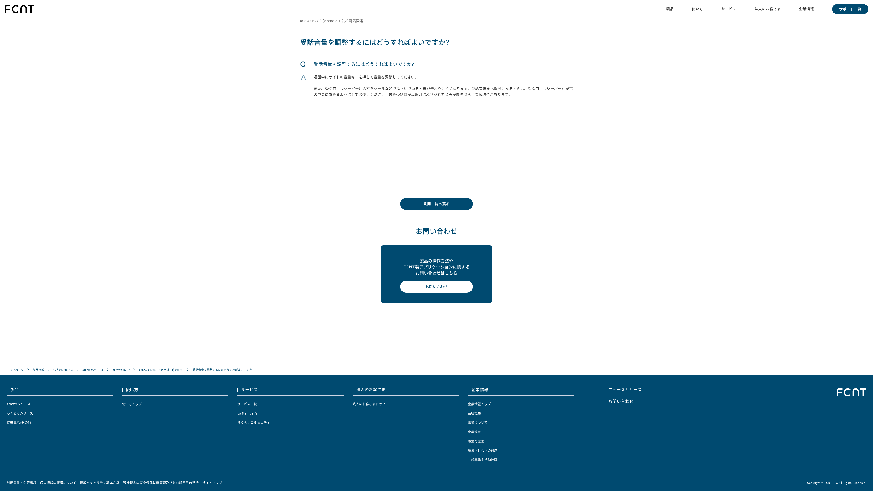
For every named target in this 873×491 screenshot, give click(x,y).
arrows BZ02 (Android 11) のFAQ (161, 370)
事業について (478, 422)
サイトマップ (212, 482)
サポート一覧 (850, 9)
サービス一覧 (247, 403)
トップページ (15, 370)
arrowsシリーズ (92, 370)
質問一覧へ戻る (436, 204)
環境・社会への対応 (482, 450)
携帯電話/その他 (19, 422)
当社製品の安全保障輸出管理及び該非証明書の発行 (161, 482)
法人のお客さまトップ (369, 403)
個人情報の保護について (58, 482)
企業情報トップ (479, 403)
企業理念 (474, 431)
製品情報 (38, 370)
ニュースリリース (625, 389)
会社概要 (474, 413)
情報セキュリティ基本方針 (100, 482)
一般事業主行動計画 (482, 459)
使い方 (697, 9)
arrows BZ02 (121, 370)
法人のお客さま (768, 9)
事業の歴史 (476, 441)
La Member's (247, 413)
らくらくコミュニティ (253, 422)
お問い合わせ (436, 286)
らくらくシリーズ (20, 413)
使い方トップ (132, 403)
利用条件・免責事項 (21, 482)
